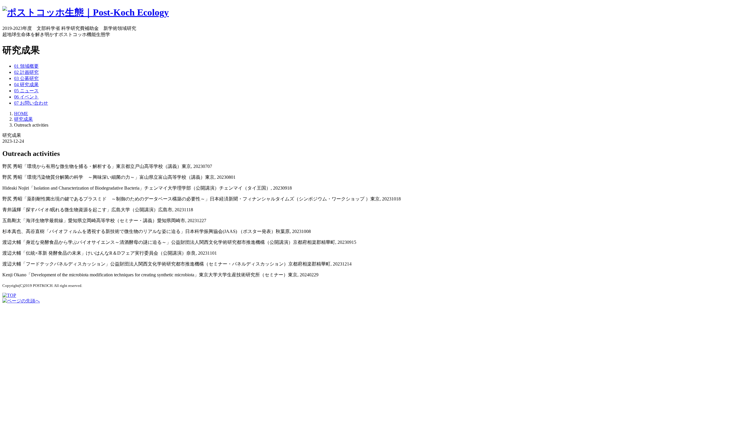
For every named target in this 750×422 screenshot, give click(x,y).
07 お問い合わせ (31, 103)
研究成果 (23, 119)
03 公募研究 (26, 78)
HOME (21, 113)
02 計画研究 (26, 72)
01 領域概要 (26, 66)
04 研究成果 (26, 84)
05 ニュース (26, 90)
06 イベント (26, 96)
